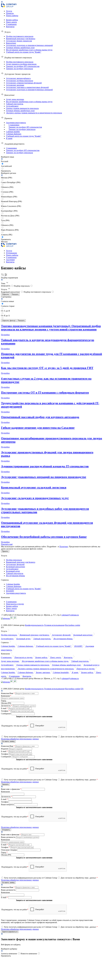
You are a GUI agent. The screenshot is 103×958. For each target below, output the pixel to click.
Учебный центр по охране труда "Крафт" (23, 52)
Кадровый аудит (13, 571)
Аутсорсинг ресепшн (15, 85)
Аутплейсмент (12, 106)
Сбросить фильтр (8, 321)
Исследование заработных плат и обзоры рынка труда (29, 50)
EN (82, 689)
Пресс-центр (11, 22)
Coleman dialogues (13, 134)
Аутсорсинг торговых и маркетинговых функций (27, 87)
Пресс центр (11, 608)
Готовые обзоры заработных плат (20, 48)
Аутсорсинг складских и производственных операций (29, 45)
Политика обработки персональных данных (20, 739)
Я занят (9, 138)
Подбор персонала (14, 560)
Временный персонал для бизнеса (20, 39)
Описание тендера (9, 850)
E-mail (4, 708)
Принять (5, 551)
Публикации (11, 253)
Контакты (10, 27)
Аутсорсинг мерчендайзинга (18, 78)
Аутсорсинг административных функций (24, 83)
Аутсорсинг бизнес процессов (19, 41)
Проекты (10, 13)
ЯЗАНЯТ (10, 591)
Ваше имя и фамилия (11, 789)
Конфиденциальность (34, 625)
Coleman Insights (13, 584)
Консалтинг (11, 43)
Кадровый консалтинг (15, 567)
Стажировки (14, 125)
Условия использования (54, 625)
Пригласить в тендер (15, 604)
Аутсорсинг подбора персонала (19, 81)
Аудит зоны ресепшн (15, 99)
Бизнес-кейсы (12, 20)
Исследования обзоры (15, 576)
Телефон (5, 711)
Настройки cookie (72, 625)
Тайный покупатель (14, 104)
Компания (6, 696)
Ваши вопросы (7, 804)
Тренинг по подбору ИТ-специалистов (22, 66)
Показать (15, 294)
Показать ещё (7, 544)
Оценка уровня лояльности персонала (22, 108)
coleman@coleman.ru (70, 615)
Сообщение (6, 714)
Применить (6, 239)
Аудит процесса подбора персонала (21, 64)
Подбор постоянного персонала (19, 36)
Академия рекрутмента (16, 123)
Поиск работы (12, 16)
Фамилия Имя (8, 693)
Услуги (9, 11)
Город (3, 701)
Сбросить (5, 294)
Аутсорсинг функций (15, 564)
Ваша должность (8, 837)
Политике (63, 546)
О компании (11, 24)
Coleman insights (13, 132)
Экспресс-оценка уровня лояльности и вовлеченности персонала (34, 113)
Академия (10, 260)
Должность (6, 706)
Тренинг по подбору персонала (19, 69)
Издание (5, 749)
